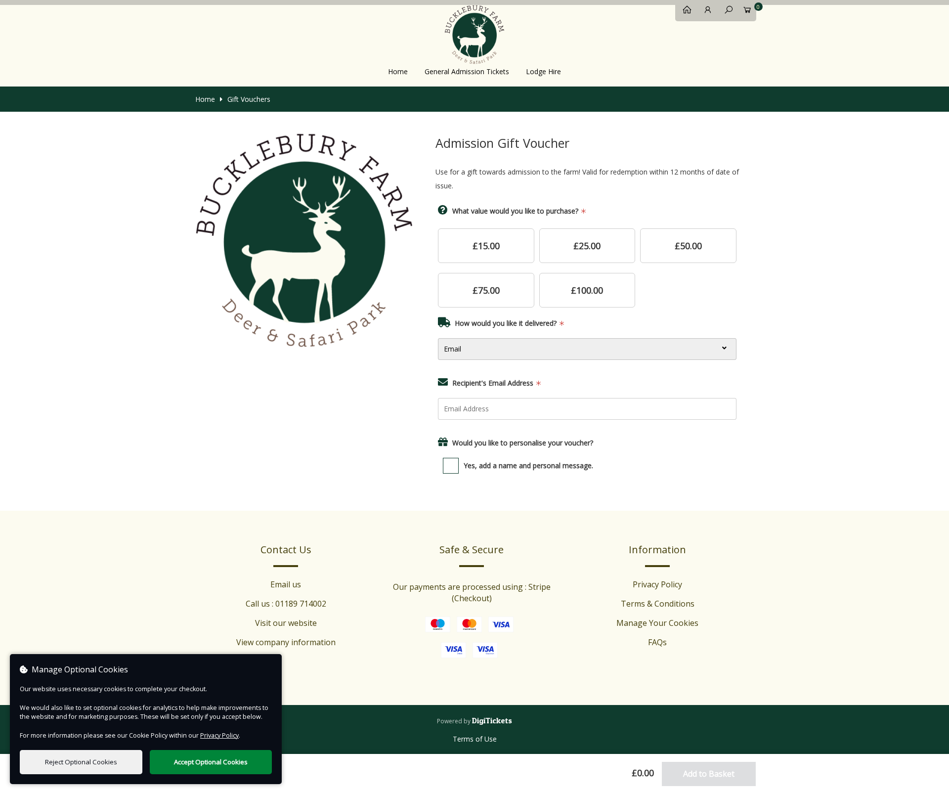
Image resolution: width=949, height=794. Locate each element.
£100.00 (587, 290)
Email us (285, 584)
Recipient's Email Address (492, 383)
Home (398, 71)
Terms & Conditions (657, 603)
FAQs (657, 642)
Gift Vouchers (248, 99)
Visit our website (286, 623)
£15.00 (486, 246)
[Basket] (746, 12)
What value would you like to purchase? (515, 211)
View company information (286, 642)
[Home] (684, 12)
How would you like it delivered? (506, 323)
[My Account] (705, 12)
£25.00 (587, 246)
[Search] (726, 12)
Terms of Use (475, 739)
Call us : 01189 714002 (286, 603)
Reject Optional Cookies (81, 761)
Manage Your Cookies (657, 623)
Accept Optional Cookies (211, 761)
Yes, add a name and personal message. (528, 465)
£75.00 (486, 290)
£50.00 (688, 246)
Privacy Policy (657, 584)
